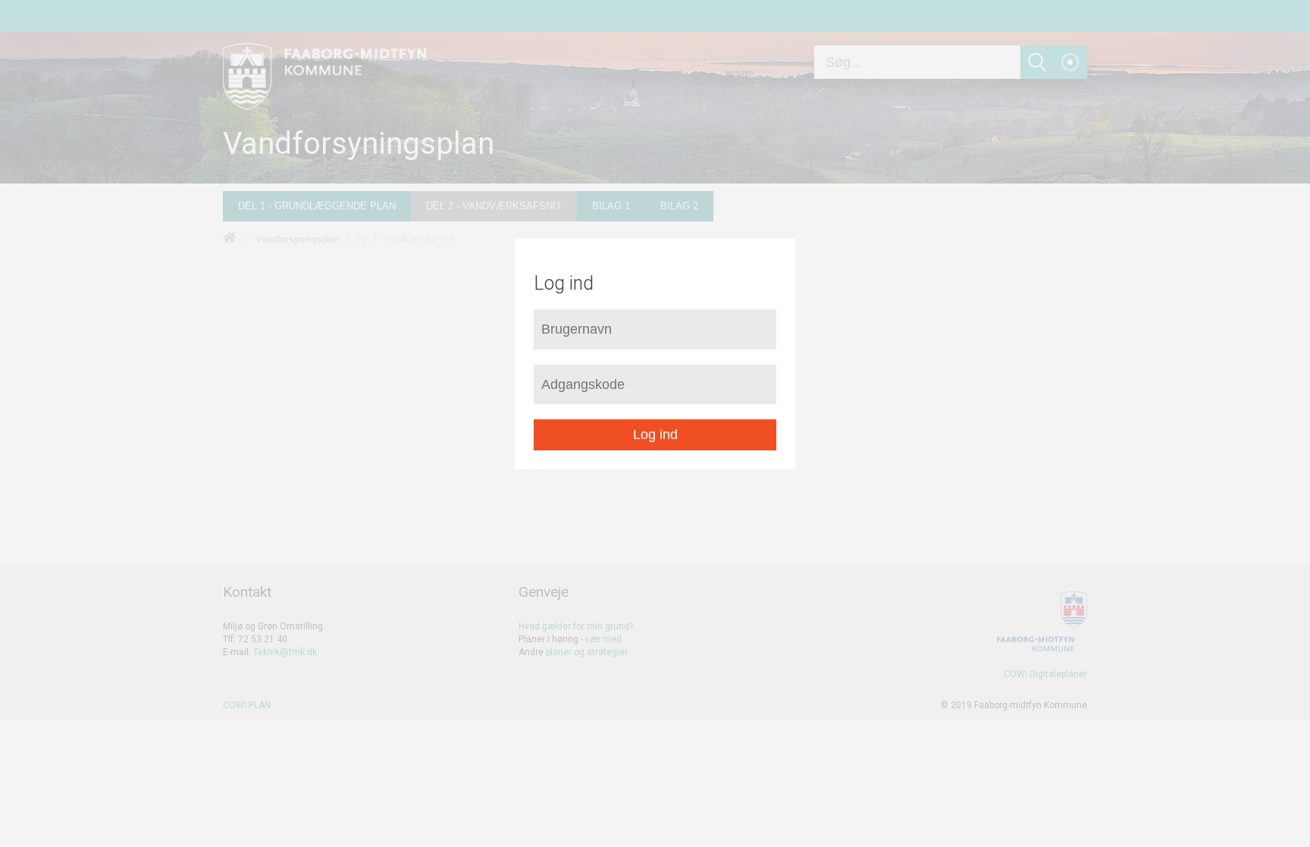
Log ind (655, 434)
